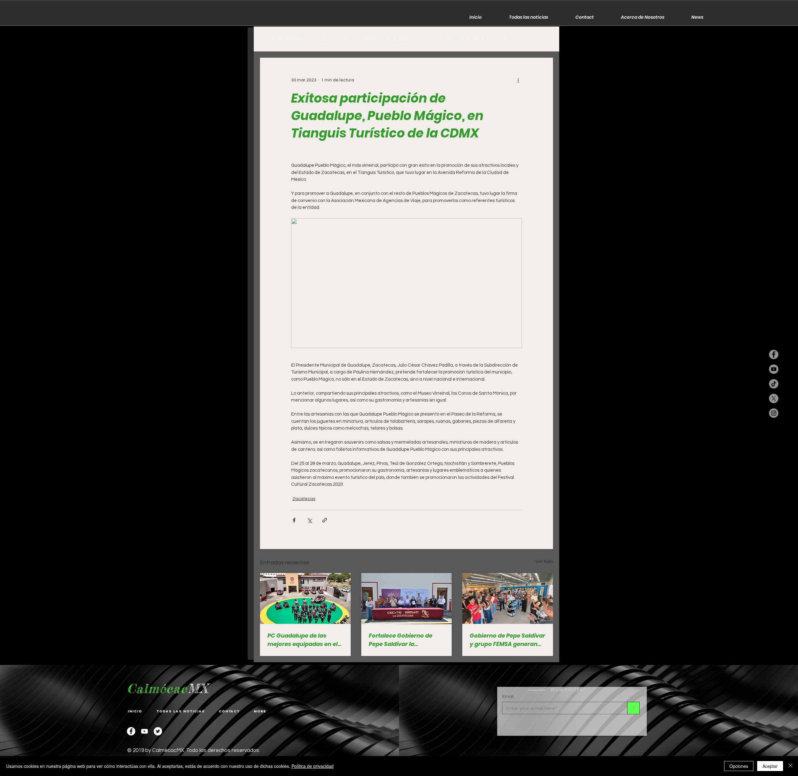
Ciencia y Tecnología (384, 39)
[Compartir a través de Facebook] (294, 520)
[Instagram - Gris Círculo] (773, 413)
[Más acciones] (518, 80)
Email (508, 696)
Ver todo (544, 561)
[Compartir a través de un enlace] (325, 520)
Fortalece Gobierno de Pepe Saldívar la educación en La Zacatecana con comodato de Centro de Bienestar (403, 640)
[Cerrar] (790, 766)
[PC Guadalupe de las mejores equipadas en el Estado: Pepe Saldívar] (305, 598)
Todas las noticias (281, 39)
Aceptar (770, 766)
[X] (773, 398)
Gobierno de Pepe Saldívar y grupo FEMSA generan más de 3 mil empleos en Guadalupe (507, 640)
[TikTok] (773, 383)
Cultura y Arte (331, 39)
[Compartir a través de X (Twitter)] (309, 520)
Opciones (738, 766)
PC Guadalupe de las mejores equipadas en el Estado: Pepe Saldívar (302, 640)
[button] (545, 38)
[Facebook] (131, 731)
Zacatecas (303, 499)
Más (502, 39)
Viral (427, 39)
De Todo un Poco (465, 39)
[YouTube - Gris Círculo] (773, 369)
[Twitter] (158, 731)
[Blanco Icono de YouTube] (144, 731)
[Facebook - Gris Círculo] (773, 354)
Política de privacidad (312, 766)
